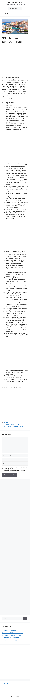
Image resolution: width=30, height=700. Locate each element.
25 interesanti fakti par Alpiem (10, 637)
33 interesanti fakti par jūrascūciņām (12, 633)
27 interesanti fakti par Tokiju (12, 424)
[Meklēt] (25, 618)
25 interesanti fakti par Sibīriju (10, 640)
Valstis (6, 422)
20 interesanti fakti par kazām (10, 630)
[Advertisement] (15, 61)
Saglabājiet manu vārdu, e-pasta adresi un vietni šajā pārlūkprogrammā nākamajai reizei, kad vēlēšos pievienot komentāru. (16, 468)
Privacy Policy (6, 683)
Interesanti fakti (15, 2)
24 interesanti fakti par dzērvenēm (11, 635)
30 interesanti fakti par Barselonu (13, 426)
